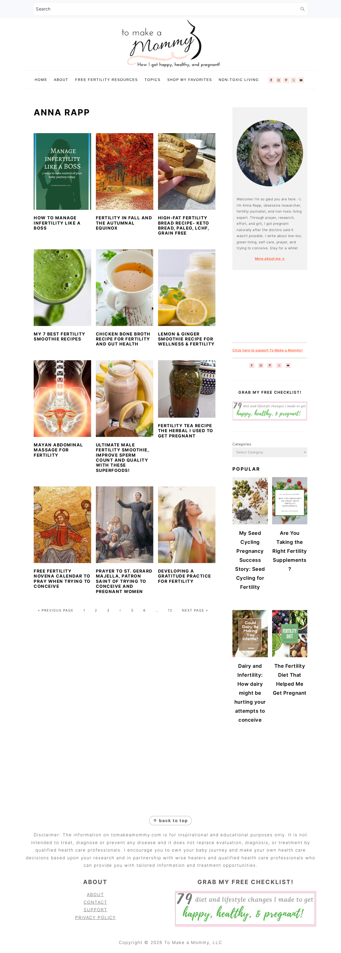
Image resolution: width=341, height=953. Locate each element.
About (95, 894)
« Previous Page (56, 610)
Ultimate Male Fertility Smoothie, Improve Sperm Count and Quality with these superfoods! (122, 457)
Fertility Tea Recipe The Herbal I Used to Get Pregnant (185, 430)
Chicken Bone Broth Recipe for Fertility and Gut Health (123, 339)
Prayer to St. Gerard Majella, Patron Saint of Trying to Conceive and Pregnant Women (124, 581)
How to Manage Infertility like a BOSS (57, 223)
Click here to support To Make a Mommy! (267, 350)
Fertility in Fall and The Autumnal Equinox (124, 223)
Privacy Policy (95, 917)
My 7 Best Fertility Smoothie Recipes (59, 336)
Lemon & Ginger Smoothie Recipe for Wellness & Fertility (186, 339)
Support (95, 909)
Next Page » (195, 610)
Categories (241, 444)
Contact (95, 902)
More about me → (270, 259)
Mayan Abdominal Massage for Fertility (58, 450)
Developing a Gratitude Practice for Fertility (184, 576)
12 (170, 610)
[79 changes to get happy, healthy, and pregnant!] (269, 419)
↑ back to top (170, 820)
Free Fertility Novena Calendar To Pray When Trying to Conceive (62, 579)
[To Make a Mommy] (170, 66)
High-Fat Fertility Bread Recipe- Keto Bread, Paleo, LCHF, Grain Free (183, 225)
